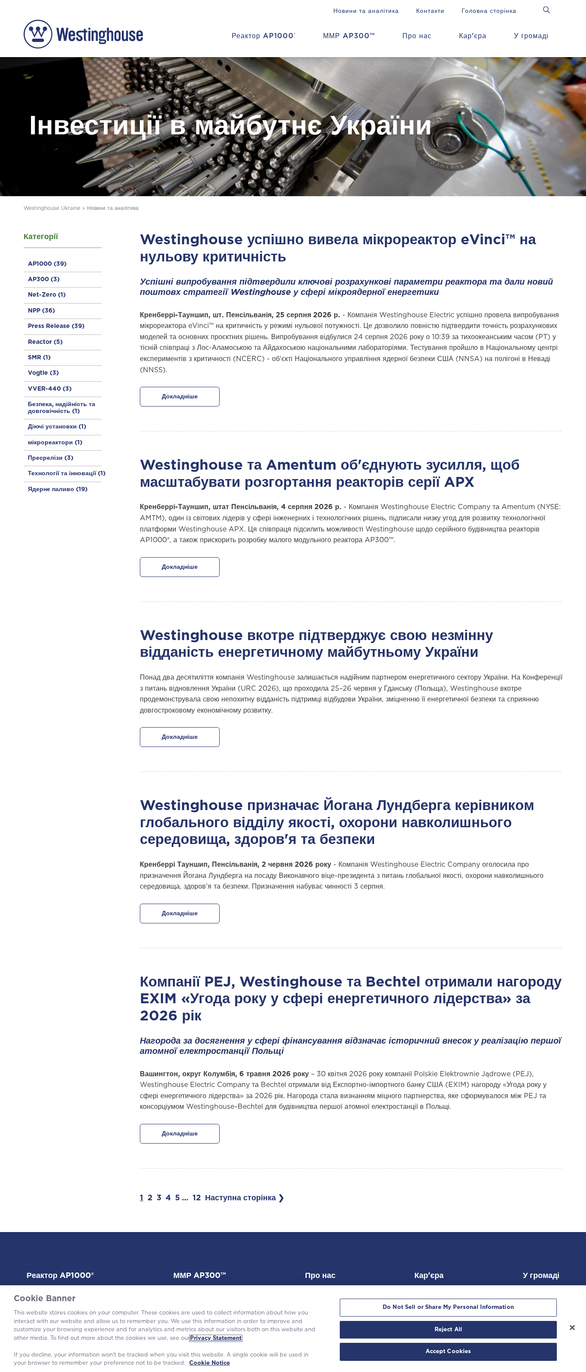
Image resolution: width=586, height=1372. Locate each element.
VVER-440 (50, 389)
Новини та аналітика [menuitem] (366, 11)
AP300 (44, 279)
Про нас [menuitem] (417, 36)
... (185, 1198)
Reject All (448, 1330)
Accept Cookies (448, 1352)
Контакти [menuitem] (430, 11)
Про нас (320, 1276)
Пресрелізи (50, 458)
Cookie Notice (209, 1363)
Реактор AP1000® (60, 1276)
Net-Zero (47, 295)
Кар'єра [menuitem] (472, 36)
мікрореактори (55, 443)
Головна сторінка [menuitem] (489, 11)
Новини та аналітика (113, 208)
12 (197, 1198)
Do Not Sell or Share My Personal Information (448, 1307)
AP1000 (47, 264)
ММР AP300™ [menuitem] (349, 36)
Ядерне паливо (58, 489)
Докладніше (180, 397)
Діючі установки (57, 427)
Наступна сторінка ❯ (244, 1198)
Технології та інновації (67, 473)
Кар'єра (429, 1276)
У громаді (541, 1276)
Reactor (45, 342)
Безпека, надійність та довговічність (61, 407)
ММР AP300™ (199, 1276)
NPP (41, 311)
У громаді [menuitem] (531, 36)
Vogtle (43, 373)
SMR (39, 358)
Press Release (56, 326)
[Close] (572, 1327)
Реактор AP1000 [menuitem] (264, 36)
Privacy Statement (216, 1338)
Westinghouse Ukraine (52, 208)
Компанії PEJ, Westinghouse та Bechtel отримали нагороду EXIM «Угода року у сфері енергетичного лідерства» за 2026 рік (351, 999)
